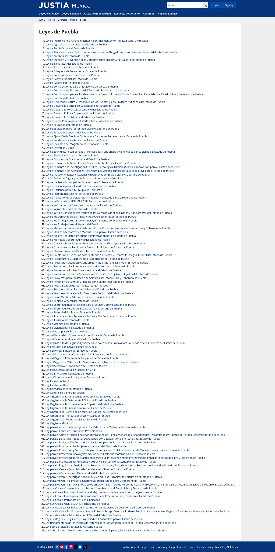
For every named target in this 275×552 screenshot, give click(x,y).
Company (161, 547)
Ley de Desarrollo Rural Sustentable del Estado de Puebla (79, 113)
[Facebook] (66, 547)
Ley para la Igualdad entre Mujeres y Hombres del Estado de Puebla (85, 446)
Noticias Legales (168, 13)
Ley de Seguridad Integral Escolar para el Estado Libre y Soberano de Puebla (90, 304)
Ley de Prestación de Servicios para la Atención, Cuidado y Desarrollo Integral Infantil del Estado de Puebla (108, 255)
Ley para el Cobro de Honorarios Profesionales (73, 431)
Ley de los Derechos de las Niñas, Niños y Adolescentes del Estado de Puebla (90, 216)
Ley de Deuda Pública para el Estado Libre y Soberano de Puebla (83, 121)
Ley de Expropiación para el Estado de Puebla (72, 155)
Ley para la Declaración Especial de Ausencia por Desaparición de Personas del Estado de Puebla (102, 438)
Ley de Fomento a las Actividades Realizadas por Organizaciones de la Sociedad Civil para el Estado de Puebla (109, 171)
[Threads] (76, 547)
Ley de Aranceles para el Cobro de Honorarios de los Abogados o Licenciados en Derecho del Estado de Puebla (111, 52)
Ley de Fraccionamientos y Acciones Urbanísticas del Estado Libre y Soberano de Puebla (97, 174)
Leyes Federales (49, 13)
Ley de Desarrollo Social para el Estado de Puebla (74, 117)
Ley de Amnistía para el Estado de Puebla (69, 48)
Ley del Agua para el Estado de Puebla (68, 331)
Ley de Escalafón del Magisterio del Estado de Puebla (76, 144)
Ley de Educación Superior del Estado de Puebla (73, 132)
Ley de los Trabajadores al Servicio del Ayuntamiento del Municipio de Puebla (91, 220)
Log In (215, 5)
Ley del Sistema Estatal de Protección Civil (70, 370)
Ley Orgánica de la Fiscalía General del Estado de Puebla (78, 408)
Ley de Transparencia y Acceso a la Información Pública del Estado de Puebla (90, 316)
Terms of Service (186, 547)
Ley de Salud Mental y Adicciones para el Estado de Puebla (79, 297)
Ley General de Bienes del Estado (65, 392)
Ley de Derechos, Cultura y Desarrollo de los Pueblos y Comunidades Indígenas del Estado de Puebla (105, 102)
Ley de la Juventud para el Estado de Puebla (71, 209)
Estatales (62, 19)
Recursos (149, 13)
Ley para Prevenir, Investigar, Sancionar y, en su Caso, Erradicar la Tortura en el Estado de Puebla (103, 477)
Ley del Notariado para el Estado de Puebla (71, 347)
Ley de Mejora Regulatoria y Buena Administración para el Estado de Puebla (90, 236)
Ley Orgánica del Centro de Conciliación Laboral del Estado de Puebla (86, 412)
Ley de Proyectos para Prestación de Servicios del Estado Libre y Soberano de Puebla (95, 278)
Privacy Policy (205, 547)
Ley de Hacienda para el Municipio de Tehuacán (73, 190)
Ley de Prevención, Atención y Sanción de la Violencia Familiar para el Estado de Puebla (96, 262)
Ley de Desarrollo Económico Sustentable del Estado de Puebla (82, 105)
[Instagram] (71, 547)
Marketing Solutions (226, 547)
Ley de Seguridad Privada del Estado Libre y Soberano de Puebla (83, 308)
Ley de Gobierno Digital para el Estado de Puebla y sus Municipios (84, 178)
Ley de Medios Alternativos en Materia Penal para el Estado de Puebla (87, 232)
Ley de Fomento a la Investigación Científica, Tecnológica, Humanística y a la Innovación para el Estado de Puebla (112, 167)
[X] (85, 547)
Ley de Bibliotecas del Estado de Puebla (68, 63)
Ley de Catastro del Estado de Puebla (67, 83)
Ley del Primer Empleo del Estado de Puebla (71, 350)
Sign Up (229, 5)
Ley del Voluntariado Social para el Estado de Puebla (76, 377)
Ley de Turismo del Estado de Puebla (67, 320)
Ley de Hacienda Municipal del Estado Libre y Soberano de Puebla (84, 182)
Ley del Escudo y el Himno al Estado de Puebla (72, 339)
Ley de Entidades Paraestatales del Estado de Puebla (76, 140)
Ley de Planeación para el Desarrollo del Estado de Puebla (79, 251)
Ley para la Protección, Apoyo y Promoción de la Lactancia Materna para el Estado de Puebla (100, 454)
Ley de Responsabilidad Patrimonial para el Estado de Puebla (81, 289)
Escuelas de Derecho (127, 13)
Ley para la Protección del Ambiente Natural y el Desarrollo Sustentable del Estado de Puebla (100, 461)
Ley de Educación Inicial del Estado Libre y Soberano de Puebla (82, 128)
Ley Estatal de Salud (57, 381)
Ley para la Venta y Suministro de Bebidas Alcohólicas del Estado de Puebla (89, 469)
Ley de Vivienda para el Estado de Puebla (69, 327)
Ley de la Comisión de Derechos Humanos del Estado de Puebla (83, 205)
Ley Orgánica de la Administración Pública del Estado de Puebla (82, 396)
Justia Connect (130, 547)
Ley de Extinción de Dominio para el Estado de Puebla (77, 159)
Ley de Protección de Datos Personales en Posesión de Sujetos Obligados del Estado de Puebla (101, 274)
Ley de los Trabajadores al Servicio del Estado (72, 224)
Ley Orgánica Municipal (59, 423)
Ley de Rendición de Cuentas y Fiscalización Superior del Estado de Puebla (89, 281)
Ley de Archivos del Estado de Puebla (67, 56)
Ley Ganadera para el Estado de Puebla (68, 389)
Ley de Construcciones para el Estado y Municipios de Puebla (81, 86)
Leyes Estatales (71, 13)
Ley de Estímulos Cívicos (59, 148)
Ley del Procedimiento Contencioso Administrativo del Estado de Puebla (87, 354)
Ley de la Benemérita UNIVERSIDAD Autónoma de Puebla (79, 201)
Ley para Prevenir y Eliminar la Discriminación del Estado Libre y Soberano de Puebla (95, 480)
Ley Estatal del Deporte (59, 385)
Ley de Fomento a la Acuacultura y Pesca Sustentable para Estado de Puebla (90, 163)
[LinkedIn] (57, 547)
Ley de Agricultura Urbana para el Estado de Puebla (76, 44)
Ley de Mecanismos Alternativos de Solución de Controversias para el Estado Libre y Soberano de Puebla (107, 228)
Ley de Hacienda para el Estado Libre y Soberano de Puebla (80, 186)
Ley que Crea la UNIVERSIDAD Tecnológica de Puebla (77, 503)
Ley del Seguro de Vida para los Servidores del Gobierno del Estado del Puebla (91, 362)
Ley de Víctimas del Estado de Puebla (67, 324)
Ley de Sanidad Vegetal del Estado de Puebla (71, 301)
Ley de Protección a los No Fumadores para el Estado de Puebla (83, 270)
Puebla (73, 19)
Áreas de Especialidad (97, 13)
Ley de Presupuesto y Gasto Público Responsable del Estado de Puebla (87, 259)
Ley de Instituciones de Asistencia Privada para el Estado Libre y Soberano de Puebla (95, 197)
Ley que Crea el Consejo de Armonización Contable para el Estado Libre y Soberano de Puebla (101, 488)
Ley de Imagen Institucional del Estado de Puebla (74, 193)
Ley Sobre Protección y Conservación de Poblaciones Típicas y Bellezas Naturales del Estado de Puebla (106, 530)
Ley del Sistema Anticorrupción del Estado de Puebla (76, 366)
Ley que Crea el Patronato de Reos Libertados (72, 500)
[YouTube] (62, 547)
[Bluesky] (80, 547)
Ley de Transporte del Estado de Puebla (69, 373)
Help (172, 547)
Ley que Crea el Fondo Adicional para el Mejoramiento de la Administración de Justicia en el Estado (103, 492)
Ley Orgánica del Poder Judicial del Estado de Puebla (76, 419)
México (51, 19)
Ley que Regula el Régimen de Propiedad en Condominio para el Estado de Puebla (94, 519)
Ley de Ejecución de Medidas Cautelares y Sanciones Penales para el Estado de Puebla (96, 136)
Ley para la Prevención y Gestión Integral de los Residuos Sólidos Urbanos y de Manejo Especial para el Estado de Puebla (117, 450)
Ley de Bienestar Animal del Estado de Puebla (72, 67)
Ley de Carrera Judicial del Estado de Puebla (71, 79)
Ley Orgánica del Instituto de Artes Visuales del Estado (77, 415)
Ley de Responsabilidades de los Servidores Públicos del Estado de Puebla (89, 293)
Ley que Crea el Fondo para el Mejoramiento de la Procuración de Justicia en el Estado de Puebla (102, 496)
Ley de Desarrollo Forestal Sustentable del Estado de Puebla (81, 109)
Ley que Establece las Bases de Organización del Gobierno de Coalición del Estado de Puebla (100, 507)
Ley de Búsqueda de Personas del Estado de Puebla (75, 71)
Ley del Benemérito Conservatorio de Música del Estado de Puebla (84, 335)
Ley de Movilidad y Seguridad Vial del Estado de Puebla (77, 239)
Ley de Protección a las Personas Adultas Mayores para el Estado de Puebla (90, 266)
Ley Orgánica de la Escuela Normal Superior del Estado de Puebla (84, 404)
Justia (42, 19)
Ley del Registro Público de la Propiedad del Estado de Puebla (81, 358)
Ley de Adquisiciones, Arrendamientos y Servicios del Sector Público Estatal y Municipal (96, 40)
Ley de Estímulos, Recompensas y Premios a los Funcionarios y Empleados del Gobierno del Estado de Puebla (110, 151)
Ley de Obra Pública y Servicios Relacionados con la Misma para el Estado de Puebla (95, 243)
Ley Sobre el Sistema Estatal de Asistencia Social (73, 526)
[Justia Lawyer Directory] (89, 547)
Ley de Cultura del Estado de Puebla (66, 98)
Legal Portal (148, 547)
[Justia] (54, 5)
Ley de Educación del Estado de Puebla (68, 125)
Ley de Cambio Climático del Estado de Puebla (72, 75)
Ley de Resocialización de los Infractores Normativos (76, 285)
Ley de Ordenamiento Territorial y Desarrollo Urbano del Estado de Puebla (89, 247)
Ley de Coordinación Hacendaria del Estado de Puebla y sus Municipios (87, 90)
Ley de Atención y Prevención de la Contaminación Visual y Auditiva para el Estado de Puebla (100, 60)
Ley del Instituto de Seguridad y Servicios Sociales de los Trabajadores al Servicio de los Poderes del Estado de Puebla (115, 343)
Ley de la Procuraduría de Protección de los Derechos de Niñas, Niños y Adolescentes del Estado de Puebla (108, 213)
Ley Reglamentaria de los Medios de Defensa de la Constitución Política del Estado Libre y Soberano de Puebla (110, 523)
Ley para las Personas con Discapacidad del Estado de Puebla (81, 473)
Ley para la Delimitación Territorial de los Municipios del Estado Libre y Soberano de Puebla (100, 442)
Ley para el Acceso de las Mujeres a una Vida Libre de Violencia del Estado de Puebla (95, 427)
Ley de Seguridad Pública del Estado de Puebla (72, 312)
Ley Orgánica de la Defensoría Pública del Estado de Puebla (80, 400)
